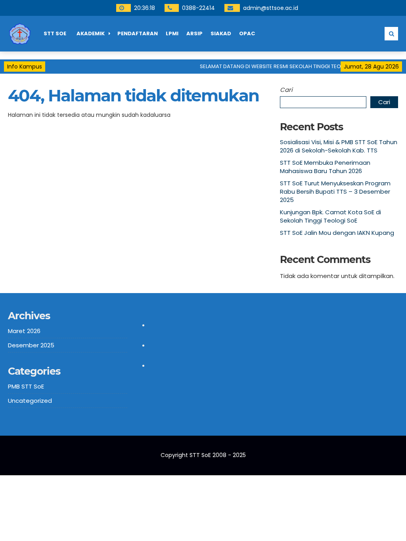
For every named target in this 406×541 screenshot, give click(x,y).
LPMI (172, 33)
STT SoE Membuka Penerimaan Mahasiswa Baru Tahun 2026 (325, 166)
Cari (286, 90)
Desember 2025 (31, 345)
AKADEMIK (91, 33)
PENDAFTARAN (137, 33)
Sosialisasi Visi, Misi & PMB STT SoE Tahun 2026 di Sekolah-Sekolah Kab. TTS (338, 146)
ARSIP (194, 33)
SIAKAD (221, 33)
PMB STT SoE (26, 386)
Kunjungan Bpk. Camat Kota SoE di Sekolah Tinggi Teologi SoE (330, 216)
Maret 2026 (24, 331)
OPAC (247, 33)
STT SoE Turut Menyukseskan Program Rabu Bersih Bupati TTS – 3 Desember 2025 (335, 191)
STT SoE (55, 33)
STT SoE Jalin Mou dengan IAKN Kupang (337, 233)
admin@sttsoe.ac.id (270, 8)
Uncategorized (30, 400)
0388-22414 (198, 8)
